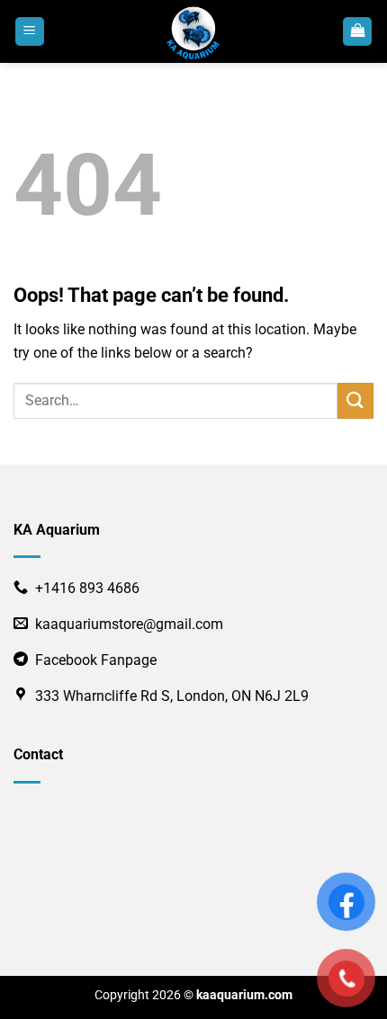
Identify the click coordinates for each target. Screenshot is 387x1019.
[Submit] (356, 400)
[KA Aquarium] (194, 31)
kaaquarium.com (244, 995)
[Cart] (357, 32)
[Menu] (29, 32)
